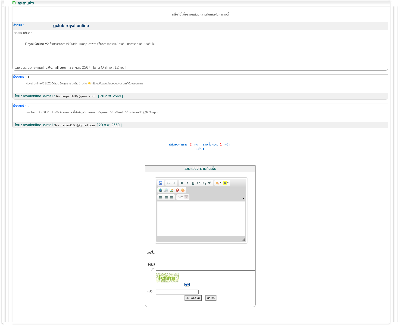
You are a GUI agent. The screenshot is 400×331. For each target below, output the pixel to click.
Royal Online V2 (37, 43)
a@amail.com (56, 67)
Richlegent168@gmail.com (75, 96)
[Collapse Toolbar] (243, 198)
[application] (201, 210)
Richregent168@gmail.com (75, 125)
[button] (160, 183)
